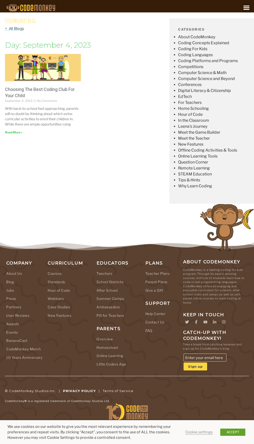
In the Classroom (193, 120)
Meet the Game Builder (199, 132)
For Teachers (190, 102)
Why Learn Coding (195, 186)
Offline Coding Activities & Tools (207, 150)
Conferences (190, 84)
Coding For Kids (192, 48)
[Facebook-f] (196, 322)
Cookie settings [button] (199, 432)
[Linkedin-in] (215, 322)
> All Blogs (14, 28)
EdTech (185, 96)
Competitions (190, 66)
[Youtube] (205, 322)
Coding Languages (195, 54)
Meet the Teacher (194, 138)
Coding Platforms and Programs (208, 60)
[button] (246, 7)
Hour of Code (190, 114)
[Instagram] (224, 322)
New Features (190, 144)
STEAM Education (195, 174)
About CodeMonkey (196, 37)
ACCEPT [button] (232, 432)
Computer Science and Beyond (206, 78)
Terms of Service (118, 391)
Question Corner (193, 162)
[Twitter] (187, 322)
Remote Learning (194, 168)
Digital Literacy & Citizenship (204, 90)
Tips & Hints (189, 180)
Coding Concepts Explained (203, 42)
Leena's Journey (192, 126)
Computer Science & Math (202, 72)
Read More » (14, 132)
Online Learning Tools (198, 156)
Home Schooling (193, 108)
